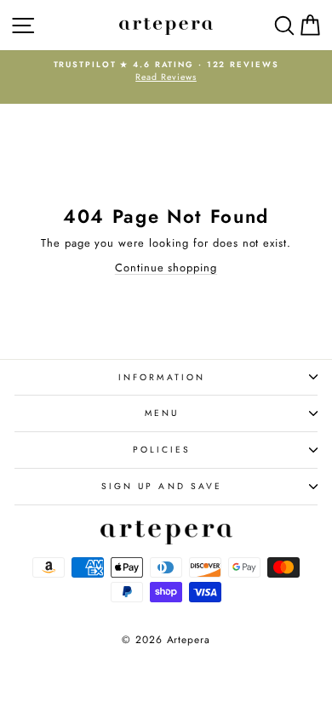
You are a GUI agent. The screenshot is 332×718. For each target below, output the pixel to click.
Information (161, 377)
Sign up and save (161, 486)
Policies (162, 449)
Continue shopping (166, 267)
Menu (162, 413)
